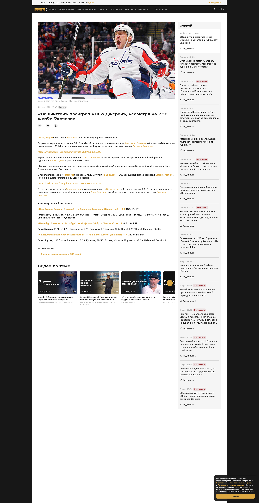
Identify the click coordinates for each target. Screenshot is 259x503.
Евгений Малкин (164, 174)
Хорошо (235, 496)
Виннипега (112, 189)
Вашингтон (72, 137)
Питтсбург (68, 174)
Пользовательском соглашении (231, 485)
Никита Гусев (57, 160)
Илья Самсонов (91, 157)
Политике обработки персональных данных (234, 483)
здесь (91, 2)
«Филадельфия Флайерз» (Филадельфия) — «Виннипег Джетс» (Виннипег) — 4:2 (84, 234)
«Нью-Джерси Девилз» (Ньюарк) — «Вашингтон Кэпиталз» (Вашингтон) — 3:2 (82, 209)
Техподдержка (215, 3)
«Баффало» (108, 174)
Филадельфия (73, 189)
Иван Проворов (99, 192)
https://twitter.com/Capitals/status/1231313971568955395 (69, 152)
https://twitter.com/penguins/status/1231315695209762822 (70, 183)
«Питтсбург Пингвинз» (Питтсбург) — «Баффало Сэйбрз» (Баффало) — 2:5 (80, 223)
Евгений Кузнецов (143, 146)
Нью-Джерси (46, 137)
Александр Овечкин (135, 143)
